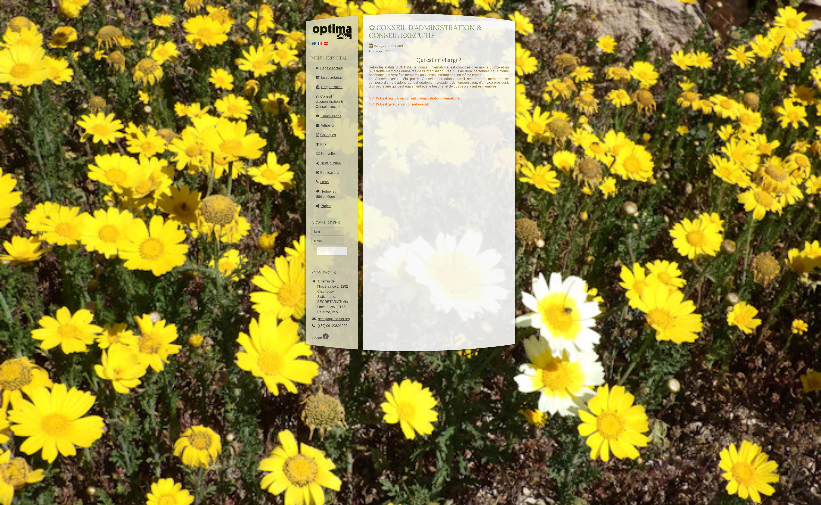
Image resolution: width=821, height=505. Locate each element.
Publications (329, 172)
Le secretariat (331, 77)
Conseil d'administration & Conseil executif (329, 101)
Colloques (328, 135)
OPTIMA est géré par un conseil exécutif (399, 104)
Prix (323, 144)
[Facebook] (326, 336)
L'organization (332, 87)
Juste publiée (330, 163)
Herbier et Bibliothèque (325, 193)
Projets (326, 206)
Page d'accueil (331, 68)
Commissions (330, 116)
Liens (324, 182)
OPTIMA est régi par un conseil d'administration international (414, 98)
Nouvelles (329, 154)
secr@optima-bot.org (334, 319)
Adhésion (328, 125)
